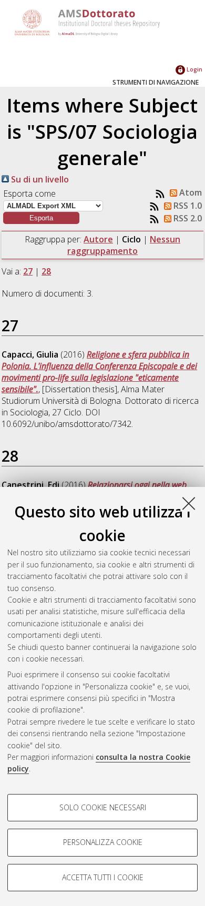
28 (46, 271)
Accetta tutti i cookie (103, 877)
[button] (41, 218)
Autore (98, 239)
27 (28, 271)
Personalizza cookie (102, 842)
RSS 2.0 (186, 218)
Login (193, 69)
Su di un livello (39, 179)
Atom (189, 192)
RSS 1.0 (186, 205)
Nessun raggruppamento (123, 245)
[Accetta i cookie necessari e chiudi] (188, 503)
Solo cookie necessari (102, 807)
